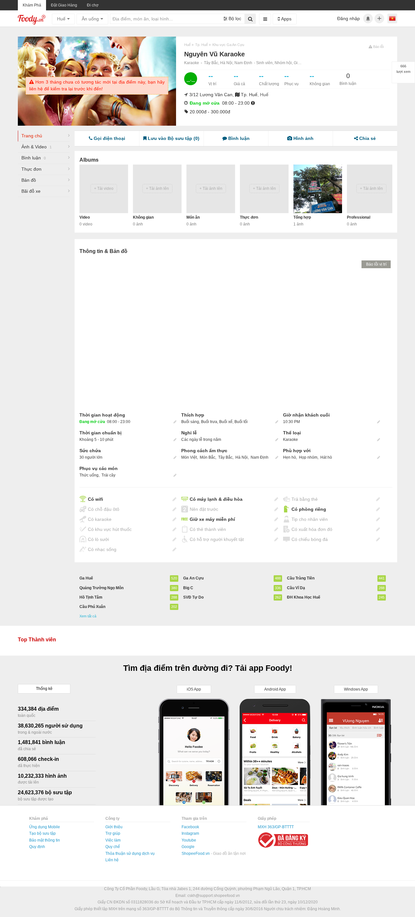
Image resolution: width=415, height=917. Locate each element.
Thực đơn (31, 169)
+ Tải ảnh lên (157, 188)
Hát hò (326, 457)
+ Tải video (103, 188)
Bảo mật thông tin (44, 840)
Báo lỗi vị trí (376, 264)
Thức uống (89, 475)
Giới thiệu (114, 827)
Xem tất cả (87, 616)
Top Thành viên (37, 639)
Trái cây (108, 475)
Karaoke (191, 63)
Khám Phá (32, 5)
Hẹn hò (289, 457)
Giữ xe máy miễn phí (212, 519)
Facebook (190, 827)
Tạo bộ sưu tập (42, 833)
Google (188, 846)
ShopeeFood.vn (196, 853)
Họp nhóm (308, 457)
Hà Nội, (227, 63)
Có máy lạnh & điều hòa (216, 499)
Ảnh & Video (36, 146)
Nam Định (243, 63)
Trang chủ (31, 135)
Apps (285, 18)
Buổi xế (225, 421)
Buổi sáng (190, 421)
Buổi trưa (209, 421)
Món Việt (189, 457)
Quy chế (112, 846)
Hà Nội (242, 457)
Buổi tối (241, 421)
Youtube (189, 840)
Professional (358, 217)
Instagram (190, 833)
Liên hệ (112, 860)
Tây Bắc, (212, 63)
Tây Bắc (225, 457)
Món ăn (193, 217)
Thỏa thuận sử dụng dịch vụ (130, 853)
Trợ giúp (112, 833)
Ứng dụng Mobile (44, 827)
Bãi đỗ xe (31, 191)
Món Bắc (208, 457)
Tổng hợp (302, 217)
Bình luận (33, 157)
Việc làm (113, 840)
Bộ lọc (234, 18)
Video (84, 217)
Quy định (37, 846)
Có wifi (95, 499)
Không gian (143, 217)
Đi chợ (93, 5)
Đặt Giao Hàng (64, 5)
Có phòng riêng (308, 509)
